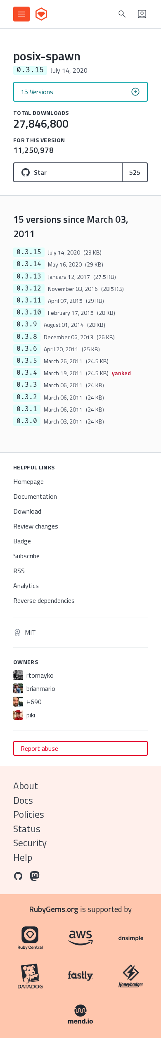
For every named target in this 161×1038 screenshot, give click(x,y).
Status (26, 828)
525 (134, 172)
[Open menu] (21, 14)
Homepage (28, 481)
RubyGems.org (53, 909)
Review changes (35, 526)
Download (27, 511)
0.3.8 (27, 337)
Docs (23, 800)
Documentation (35, 496)
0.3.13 (29, 276)
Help (22, 857)
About (25, 785)
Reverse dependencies (44, 600)
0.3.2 (27, 397)
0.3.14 (29, 264)
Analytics (26, 585)
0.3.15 (29, 252)
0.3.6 (27, 349)
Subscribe (26, 556)
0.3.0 (27, 421)
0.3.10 (29, 312)
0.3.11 (29, 300)
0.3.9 (27, 324)
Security (30, 843)
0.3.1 (27, 409)
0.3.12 (29, 288)
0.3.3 (27, 385)
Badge (22, 541)
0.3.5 (27, 361)
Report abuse (39, 748)
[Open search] (122, 14)
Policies (28, 814)
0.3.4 (27, 373)
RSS (19, 571)
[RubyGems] (41, 14)
